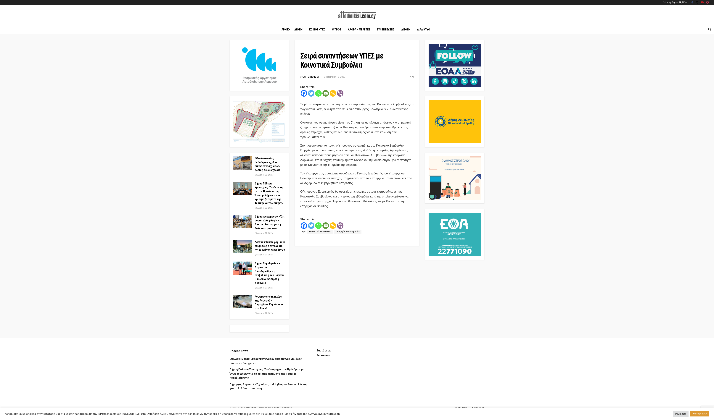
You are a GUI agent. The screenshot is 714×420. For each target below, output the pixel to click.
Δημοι (298, 29)
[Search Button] (709, 29)
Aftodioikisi (311, 76)
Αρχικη (286, 29)
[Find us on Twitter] (697, 2)
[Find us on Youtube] (702, 2)
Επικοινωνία (324, 355)
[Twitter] (311, 93)
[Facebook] (304, 93)
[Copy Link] (333, 93)
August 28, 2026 (265, 175)
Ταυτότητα (323, 350)
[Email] (325, 93)
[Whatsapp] (318, 93)
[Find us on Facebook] (692, 2)
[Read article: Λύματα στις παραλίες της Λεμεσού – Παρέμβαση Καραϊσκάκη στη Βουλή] (242, 301)
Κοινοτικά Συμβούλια (320, 231)
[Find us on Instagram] (707, 2)
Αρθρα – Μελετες (359, 29)
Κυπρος (336, 29)
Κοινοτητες (317, 29)
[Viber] (340, 93)
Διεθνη (405, 29)
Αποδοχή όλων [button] (700, 414)
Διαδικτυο (423, 29)
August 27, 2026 (265, 233)
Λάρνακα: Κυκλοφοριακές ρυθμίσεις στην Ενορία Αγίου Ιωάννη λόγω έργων (270, 246)
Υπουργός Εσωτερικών (347, 231)
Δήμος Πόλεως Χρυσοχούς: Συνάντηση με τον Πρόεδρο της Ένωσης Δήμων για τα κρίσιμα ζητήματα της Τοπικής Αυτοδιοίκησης (266, 373)
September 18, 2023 (334, 76)
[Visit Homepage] (357, 15)
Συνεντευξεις (386, 29)
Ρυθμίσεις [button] (680, 413)
